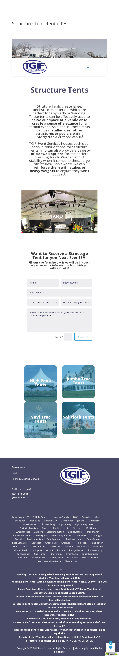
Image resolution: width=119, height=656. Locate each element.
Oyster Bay (65, 524)
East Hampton (35, 539)
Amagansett (23, 531)
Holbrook (81, 542)
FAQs (15, 472)
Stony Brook (38, 557)
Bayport (38, 531)
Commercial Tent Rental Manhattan (72, 603)
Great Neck (67, 520)
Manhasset (94, 520)
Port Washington (29, 528)
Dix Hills (19, 539)
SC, (87, 640)
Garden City (50, 520)
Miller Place (83, 546)
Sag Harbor (40, 553)
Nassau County (61, 517)
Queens (99, 517)
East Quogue (94, 539)
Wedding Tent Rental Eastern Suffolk (59, 578)
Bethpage (20, 520)
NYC (75, 517)
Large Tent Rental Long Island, (35, 589)
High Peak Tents (40, 383)
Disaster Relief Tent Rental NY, (30, 622)
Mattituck (55, 546)
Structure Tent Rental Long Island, (45, 640)
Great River (51, 542)
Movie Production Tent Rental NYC (83, 611)
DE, (83, 640)
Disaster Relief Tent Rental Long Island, (41, 637)
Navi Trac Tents (40, 419)
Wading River (56, 557)
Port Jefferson (76, 550)
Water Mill (72, 557)
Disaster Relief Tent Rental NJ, (65, 622)
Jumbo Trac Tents (78, 381)
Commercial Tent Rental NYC (43, 618)
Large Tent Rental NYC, (66, 589)
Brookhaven (92, 531)
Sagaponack (23, 553)
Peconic (61, 550)
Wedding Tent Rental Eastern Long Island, (78, 574)
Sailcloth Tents (78, 417)
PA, (79, 640)
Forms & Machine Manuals (25, 478)
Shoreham (56, 553)
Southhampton (90, 553)
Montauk (98, 546)
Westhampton (90, 557)
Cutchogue (96, 535)
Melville (69, 546)
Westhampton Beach (49, 561)
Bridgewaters (75, 531)
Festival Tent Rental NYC (49, 611)
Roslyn (45, 528)
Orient (49, 550)
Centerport (41, 535)
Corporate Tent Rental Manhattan (32, 603)
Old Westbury (48, 524)
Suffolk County (41, 517)
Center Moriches (22, 535)
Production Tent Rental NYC (76, 618)
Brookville (34, 520)
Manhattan (71, 561)
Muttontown (30, 524)
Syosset (77, 528)
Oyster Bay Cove (84, 524)
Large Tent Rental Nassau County (66, 592)
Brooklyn (86, 517)
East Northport (74, 539)
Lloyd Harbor (39, 546)
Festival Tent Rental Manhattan (60, 596)
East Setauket (20, 542)
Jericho (80, 520)
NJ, (71, 640)
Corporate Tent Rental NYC (59, 614)
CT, (75, 640)
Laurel (24, 546)
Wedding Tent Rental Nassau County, (75, 581)
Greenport (67, 542)
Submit (83, 337)
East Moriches (54, 539)
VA (91, 640)
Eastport (36, 542)
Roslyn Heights (61, 528)
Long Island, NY (20, 517)
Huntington (96, 542)
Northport (36, 550)
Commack (81, 535)
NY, (67, 640)
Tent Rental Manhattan (27, 596)
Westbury (91, 528)
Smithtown (72, 553)
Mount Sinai (20, 550)
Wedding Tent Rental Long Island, (36, 574)
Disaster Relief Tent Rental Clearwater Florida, (39, 629)
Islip (15, 546)
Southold (23, 557)
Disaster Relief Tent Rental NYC (82, 637)
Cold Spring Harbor (61, 535)
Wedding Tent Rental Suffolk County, (33, 581)
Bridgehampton (55, 531)
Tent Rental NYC (25, 611)
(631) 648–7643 (20, 493)
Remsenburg (95, 550)
